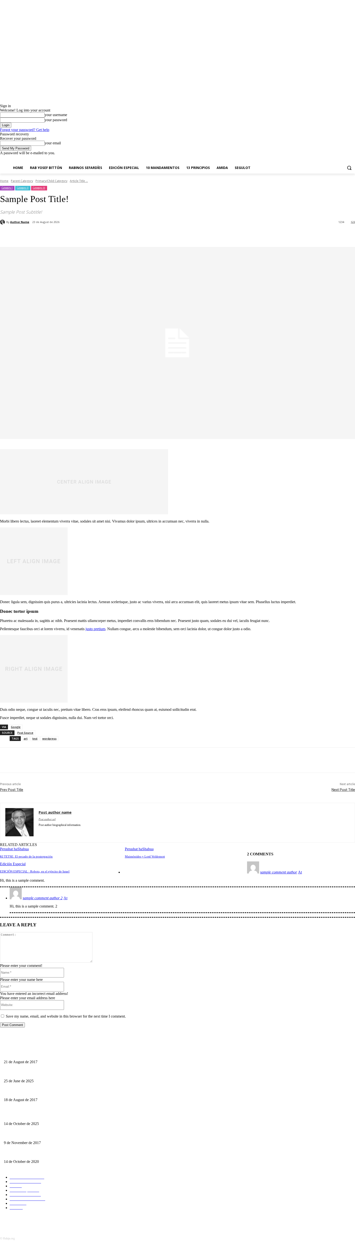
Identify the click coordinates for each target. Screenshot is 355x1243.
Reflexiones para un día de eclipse (27, 1054)
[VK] (234, 234)
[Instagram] (332, 158)
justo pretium (95, 629)
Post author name (55, 812)
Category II (22, 187)
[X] (339, 158)
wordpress (49, 738)
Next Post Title (343, 790)
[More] (303, 235)
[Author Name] (3, 222)
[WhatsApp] (96, 234)
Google (16, 727)
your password (56, 120)
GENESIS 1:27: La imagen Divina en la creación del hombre (46, 1154)
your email (53, 143)
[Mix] (217, 234)
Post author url (47, 819)
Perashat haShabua (14, 849)
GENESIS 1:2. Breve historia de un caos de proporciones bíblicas (49, 1115)
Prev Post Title (11, 790)
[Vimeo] (345, 158)
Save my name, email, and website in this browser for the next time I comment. (66, 1016)
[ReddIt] (131, 234)
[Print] (166, 234)
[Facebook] (325, 158)
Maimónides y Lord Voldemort (145, 856)
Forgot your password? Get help (24, 130)
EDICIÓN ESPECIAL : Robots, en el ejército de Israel (35, 871)
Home (4, 181)
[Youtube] (352, 158)
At (300, 872)
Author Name (19, 222)
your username (56, 115)
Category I (7, 187)
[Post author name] (19, 822)
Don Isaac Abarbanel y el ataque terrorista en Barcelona (42, 1092)
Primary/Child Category (51, 181)
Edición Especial (13, 864)
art (26, 738)
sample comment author (278, 872)
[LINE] (268, 234)
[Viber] (286, 234)
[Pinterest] (79, 234)
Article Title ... (79, 181)
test (34, 738)
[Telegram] (200, 234)
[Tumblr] (183, 234)
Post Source (25, 732)
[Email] (148, 234)
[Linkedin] (114, 234)
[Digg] (251, 234)
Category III (39, 187)
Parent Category (22, 181)
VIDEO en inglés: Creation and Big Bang (32, 1135)
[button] (349, 168)
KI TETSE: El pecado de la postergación (26, 856)
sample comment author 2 (43, 898)
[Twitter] (40, 832)
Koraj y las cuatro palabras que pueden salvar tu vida (40, 1073)
